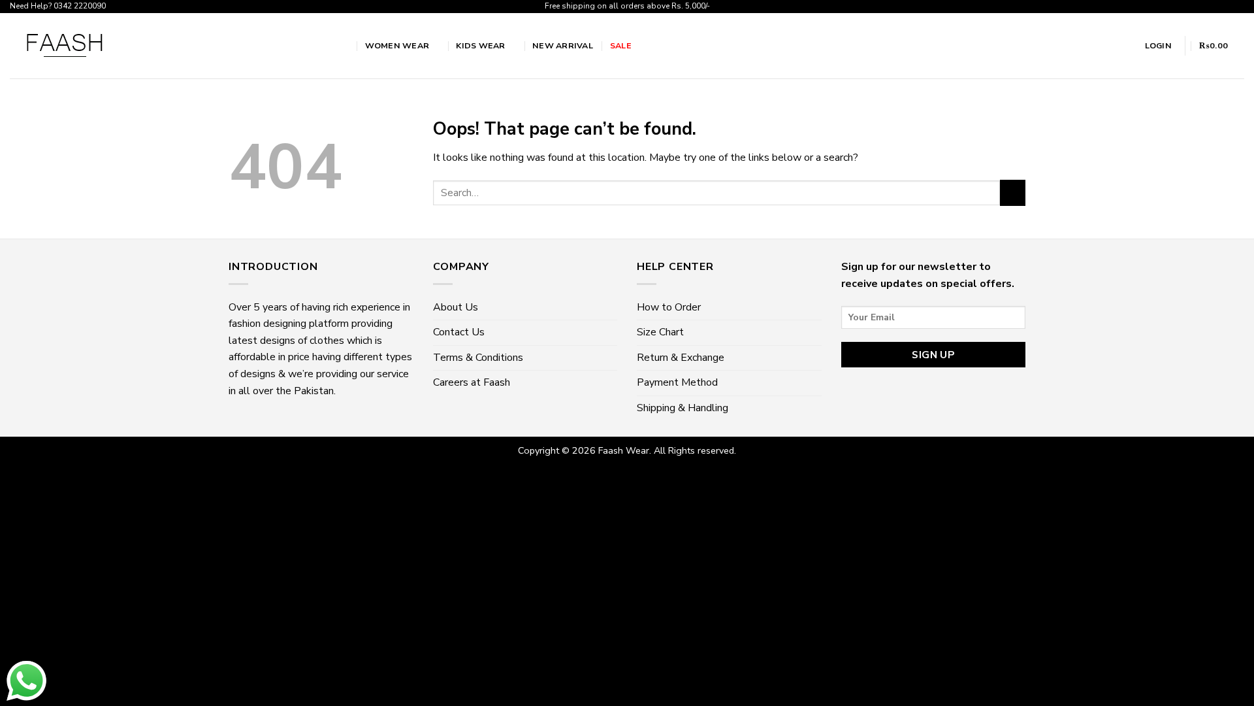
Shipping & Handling (682, 408)
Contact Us (459, 332)
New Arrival (562, 45)
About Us (455, 307)
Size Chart (660, 332)
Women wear (397, 45)
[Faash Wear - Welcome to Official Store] (164, 45)
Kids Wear (480, 45)
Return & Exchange (680, 357)
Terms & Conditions (478, 357)
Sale (621, 45)
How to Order (669, 307)
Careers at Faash (471, 382)
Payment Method (677, 382)
